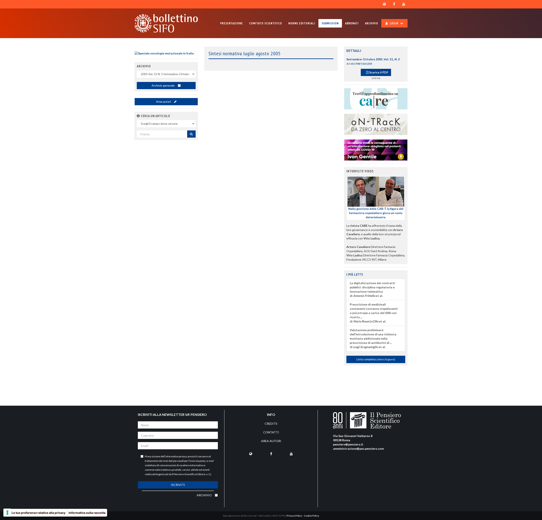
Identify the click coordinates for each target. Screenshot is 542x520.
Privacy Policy (294, 515)
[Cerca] (191, 134)
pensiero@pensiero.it (348, 444)
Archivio (371, 23)
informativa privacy (176, 456)
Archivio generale (163, 85)
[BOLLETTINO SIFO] (166, 23)
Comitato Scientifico (265, 23)
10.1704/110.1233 (361, 63)
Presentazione (231, 23)
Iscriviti (178, 485)
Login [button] (394, 23)
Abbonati (352, 23)
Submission (330, 23)
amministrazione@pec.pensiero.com (358, 448)
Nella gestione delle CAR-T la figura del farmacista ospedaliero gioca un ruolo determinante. (375, 213)
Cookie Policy (311, 515)
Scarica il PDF (378, 72)
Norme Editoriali (301, 23)
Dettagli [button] (353, 50)
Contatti (271, 432)
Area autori (163, 101)
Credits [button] (271, 423)
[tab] (375, 51)
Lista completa (376, 359)
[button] (138, 116)
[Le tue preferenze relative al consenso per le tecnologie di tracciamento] (7, 513)
